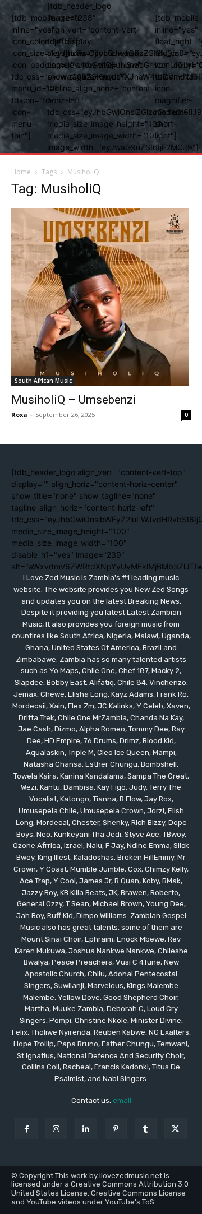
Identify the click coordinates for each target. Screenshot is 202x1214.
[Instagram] (56, 1128)
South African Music (43, 380)
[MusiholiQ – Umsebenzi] (101, 297)
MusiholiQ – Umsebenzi (73, 399)
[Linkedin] (86, 1128)
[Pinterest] (116, 1128)
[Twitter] (175, 1128)
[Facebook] (26, 1128)
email (122, 1100)
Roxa (19, 414)
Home (21, 172)
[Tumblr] (146, 1128)
